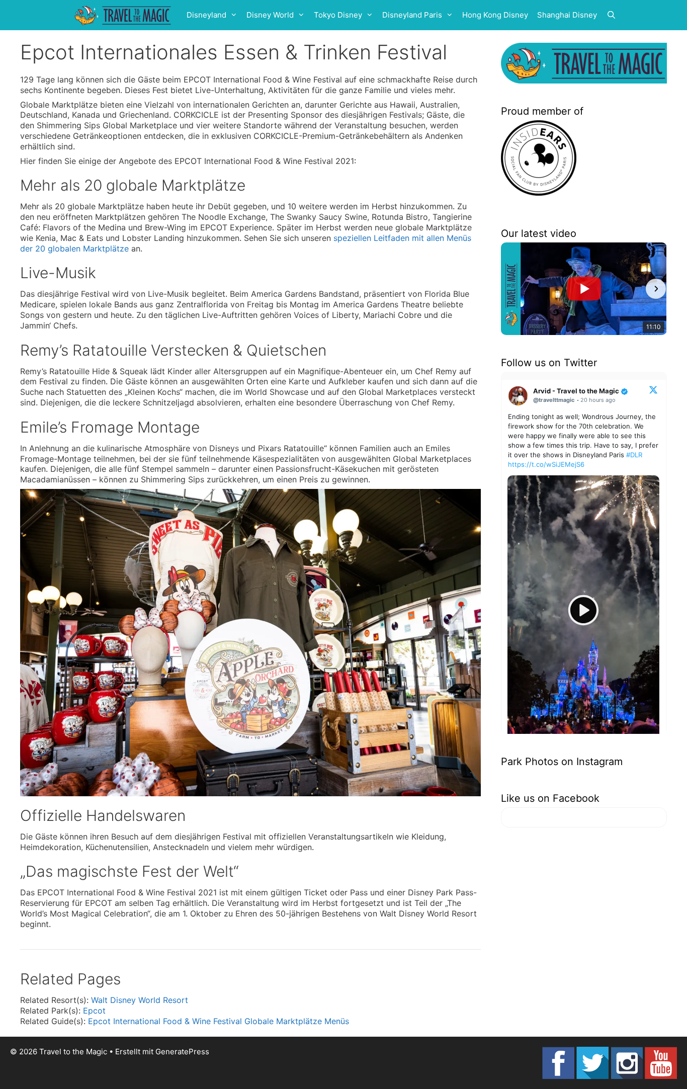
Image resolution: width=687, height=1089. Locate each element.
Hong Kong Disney (495, 15)
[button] (512, 289)
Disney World (270, 15)
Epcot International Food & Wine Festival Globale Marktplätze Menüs (218, 1021)
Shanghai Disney (567, 15)
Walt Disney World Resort (139, 1000)
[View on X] (653, 389)
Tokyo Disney (338, 15)
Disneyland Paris (412, 15)
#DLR (634, 455)
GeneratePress (182, 1051)
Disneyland (206, 15)
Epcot (94, 1011)
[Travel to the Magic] (124, 15)
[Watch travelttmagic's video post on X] (583, 610)
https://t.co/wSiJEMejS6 (546, 464)
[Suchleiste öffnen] (611, 15)
